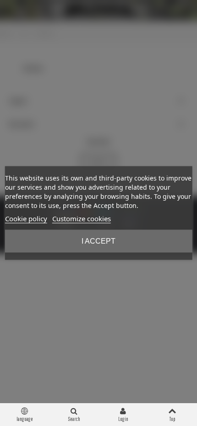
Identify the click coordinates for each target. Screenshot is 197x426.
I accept (98, 241)
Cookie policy (26, 218)
